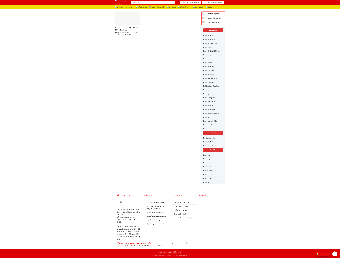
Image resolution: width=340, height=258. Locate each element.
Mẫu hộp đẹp (142, 7)
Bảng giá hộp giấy (158, 7)
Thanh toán (199, 7)
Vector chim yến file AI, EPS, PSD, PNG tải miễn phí (127, 29)
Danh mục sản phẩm (124, 7)
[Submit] (172, 2)
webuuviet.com (183, 255)
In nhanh (172, 7)
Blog (210, 7)
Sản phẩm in (184, 7)
